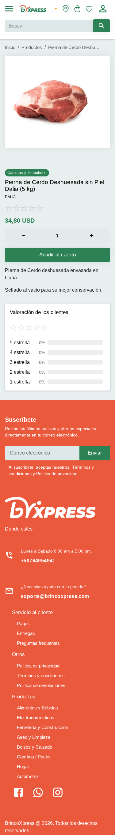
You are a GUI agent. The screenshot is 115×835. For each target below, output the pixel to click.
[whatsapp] (96, 796)
